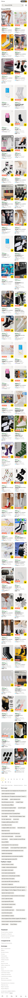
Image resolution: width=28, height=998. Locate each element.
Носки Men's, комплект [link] (20, 488)
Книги (2, 968)
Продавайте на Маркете (6, 934)
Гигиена (3, 954)
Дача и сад (3, 967)
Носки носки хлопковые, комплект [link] (6, 155)
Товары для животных (6, 974)
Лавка (11, 996)
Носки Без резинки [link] (20, 336)
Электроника (4, 956)
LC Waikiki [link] (17, 715)
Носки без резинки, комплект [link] (6, 462)
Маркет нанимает (5, 986)
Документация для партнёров (7, 935)
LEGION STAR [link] (4, 229)
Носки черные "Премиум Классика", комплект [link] (7, 587)
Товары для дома (5, 959)
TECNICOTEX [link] (17, 310)
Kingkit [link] (3, 54)
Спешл (7, 996)
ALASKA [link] (3, 281)
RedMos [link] (3, 155)
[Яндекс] (11, 993)
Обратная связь (4, 984)
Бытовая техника (5, 952)
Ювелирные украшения (6, 980)
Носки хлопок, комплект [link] (19, 436)
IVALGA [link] (16, 155)
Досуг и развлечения (5, 948)
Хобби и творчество (5, 965)
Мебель (2, 950)
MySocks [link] (4, 180)
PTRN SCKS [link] (4, 487)
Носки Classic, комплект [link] (6, 336)
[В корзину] (12, 25)
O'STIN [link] (16, 129)
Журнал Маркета (5, 988)
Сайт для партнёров (5, 937)
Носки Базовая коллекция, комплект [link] (20, 562)
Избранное (16, 996)
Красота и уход (4, 963)
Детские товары (4, 978)
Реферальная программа (6, 943)
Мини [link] (3, 30)
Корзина (21, 996)
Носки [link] (5, 54)
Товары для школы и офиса (7, 970)
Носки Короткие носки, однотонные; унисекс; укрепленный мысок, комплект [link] (19, 256)
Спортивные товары (5, 972)
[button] (26, 5)
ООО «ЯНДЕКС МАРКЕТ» (10, 991)
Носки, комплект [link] (7, 30)
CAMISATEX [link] (17, 335)
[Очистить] (22, 5)
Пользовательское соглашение (7, 983)
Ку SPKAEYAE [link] (18, 255)
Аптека (2, 961)
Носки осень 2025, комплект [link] (7, 204)
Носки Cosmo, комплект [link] (20, 664)
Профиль (25, 996)
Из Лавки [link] (4, 104)
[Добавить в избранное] (12, 12)
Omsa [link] (16, 768)
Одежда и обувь (4, 957)
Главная (2, 996)
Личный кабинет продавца (7, 932)
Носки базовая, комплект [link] (19, 411)
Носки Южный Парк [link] (7, 488)
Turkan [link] (17, 54)
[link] (14, 791)
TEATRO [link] (16, 229)
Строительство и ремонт (6, 976)
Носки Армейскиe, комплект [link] (19, 311)
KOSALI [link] (3, 78)
